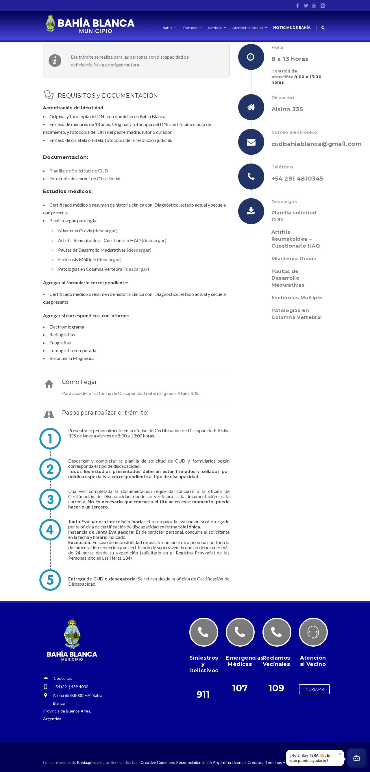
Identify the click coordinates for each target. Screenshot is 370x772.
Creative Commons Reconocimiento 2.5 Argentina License (193, 762)
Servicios (215, 27)
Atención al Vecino (247, 27)
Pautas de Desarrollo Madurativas (288, 278)
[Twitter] (306, 6)
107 (240, 688)
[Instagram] (323, 6)
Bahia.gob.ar (88, 762)
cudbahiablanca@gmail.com (316, 143)
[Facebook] (297, 6)
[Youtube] (314, 6)
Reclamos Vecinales (276, 661)
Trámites (190, 27)
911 (203, 694)
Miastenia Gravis (293, 258)
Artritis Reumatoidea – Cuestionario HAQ (295, 239)
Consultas (60, 678)
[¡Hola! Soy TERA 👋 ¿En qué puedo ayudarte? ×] (356, 758)
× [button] (340, 753)
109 (276, 688)
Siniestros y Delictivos (203, 664)
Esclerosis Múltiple (296, 297)
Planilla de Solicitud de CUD (78, 170)
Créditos (255, 762)
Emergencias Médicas (244, 661)
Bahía (167, 27)
